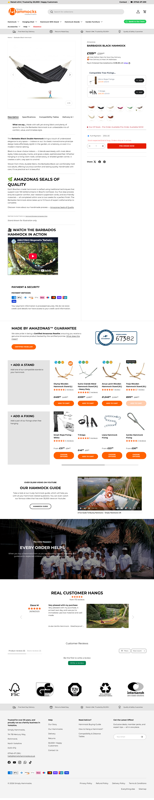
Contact (123, 2)
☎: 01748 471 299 (138, 2)
